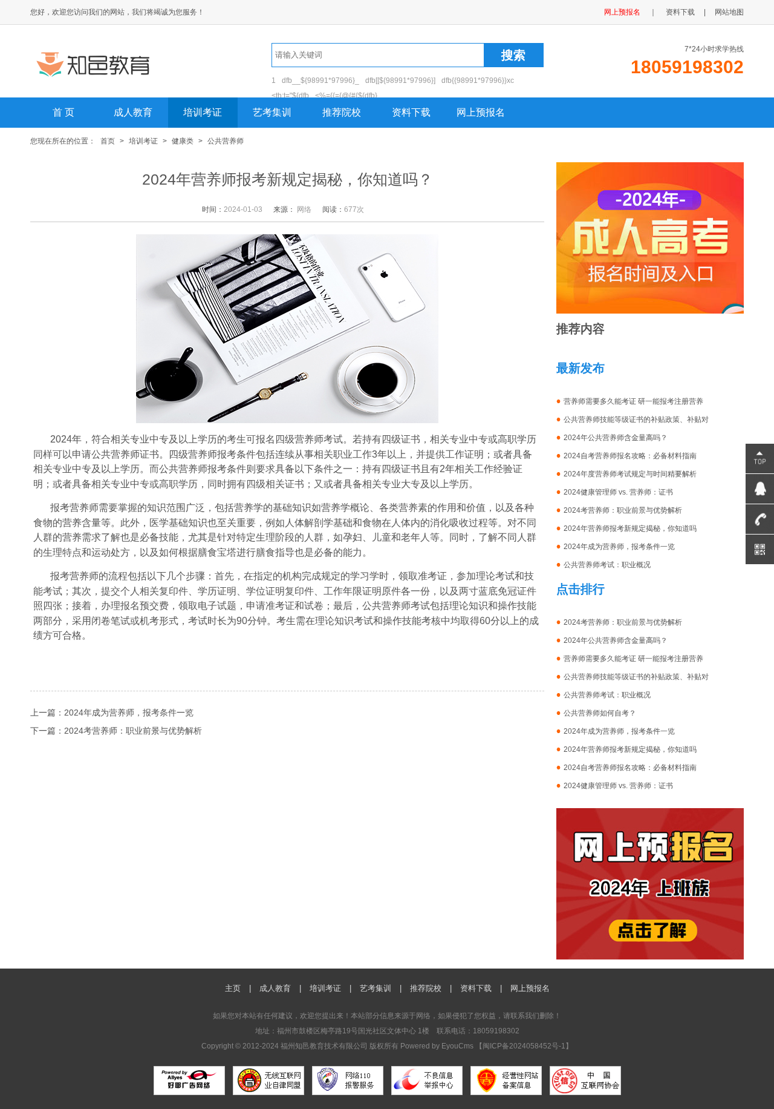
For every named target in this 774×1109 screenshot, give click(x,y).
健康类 (183, 141)
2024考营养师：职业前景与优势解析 (133, 730)
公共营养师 (225, 141)
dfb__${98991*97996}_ (320, 80)
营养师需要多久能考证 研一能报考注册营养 (633, 401)
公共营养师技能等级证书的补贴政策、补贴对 (636, 419)
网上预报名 (622, 12)
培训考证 (202, 112)
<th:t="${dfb (290, 95)
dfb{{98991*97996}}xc (477, 80)
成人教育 (133, 112)
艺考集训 (272, 112)
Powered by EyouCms (435, 1046)
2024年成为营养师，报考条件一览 (129, 712)
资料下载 (680, 12)
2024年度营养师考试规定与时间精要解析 (630, 474)
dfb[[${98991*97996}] (400, 80)
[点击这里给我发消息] (760, 489)
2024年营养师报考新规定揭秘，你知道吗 (630, 528)
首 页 (63, 112)
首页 (107, 141)
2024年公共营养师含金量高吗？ (616, 437)
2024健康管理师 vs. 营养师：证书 (618, 492)
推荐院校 (341, 112)
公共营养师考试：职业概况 (607, 565)
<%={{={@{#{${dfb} (346, 95)
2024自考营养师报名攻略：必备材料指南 (630, 456)
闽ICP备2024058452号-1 (524, 1046)
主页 (233, 988)
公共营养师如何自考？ (600, 713)
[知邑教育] (119, 77)
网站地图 (729, 12)
